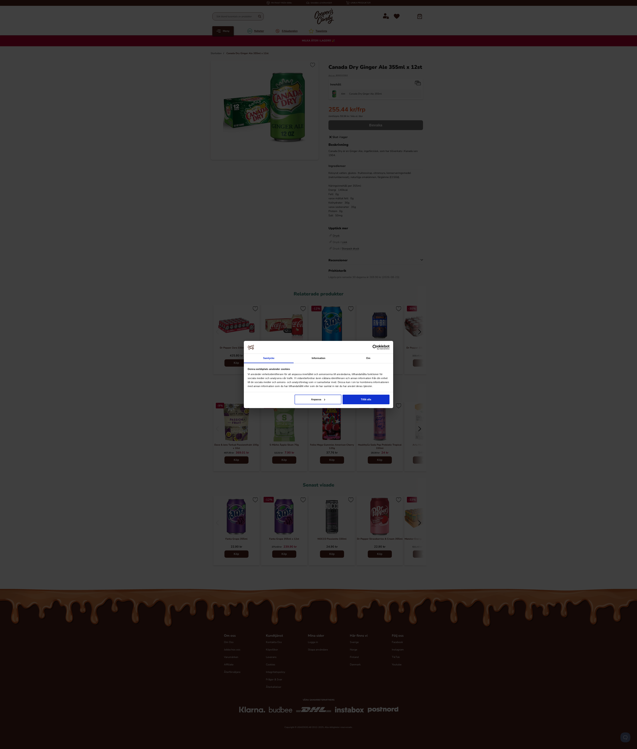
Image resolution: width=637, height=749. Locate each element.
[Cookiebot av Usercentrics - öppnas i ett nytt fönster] (374, 347)
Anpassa (316, 399)
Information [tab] (318, 358)
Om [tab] (368, 358)
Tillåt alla (366, 399)
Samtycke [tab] (269, 358)
